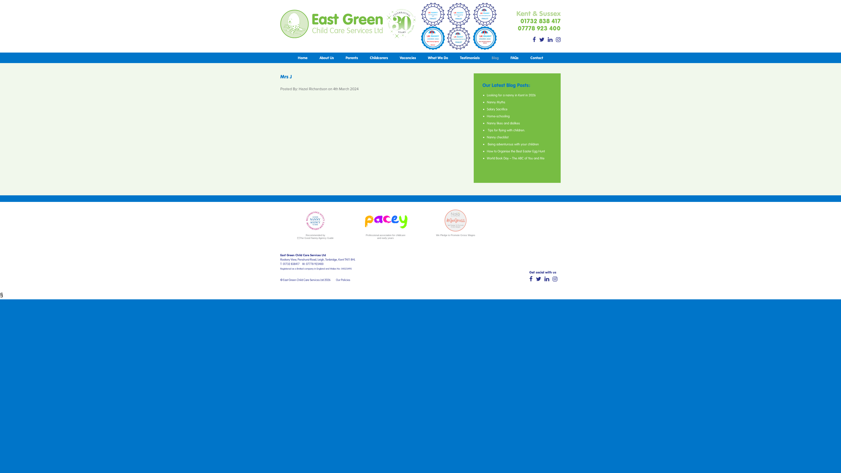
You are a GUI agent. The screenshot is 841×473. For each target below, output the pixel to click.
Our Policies (343, 280)
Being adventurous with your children (513, 144)
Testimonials (470, 57)
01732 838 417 (540, 21)
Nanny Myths (496, 102)
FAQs (514, 57)
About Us (327, 57)
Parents (352, 57)
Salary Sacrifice (497, 109)
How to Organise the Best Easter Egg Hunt (516, 151)
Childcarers (379, 57)
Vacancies (408, 57)
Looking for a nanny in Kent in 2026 (511, 95)
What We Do (438, 57)
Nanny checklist (498, 137)
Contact (536, 57)
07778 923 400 (539, 28)
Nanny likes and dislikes (503, 123)
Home (302, 57)
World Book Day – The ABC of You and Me (515, 158)
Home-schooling (498, 116)
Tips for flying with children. (506, 130)
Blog (495, 57)
